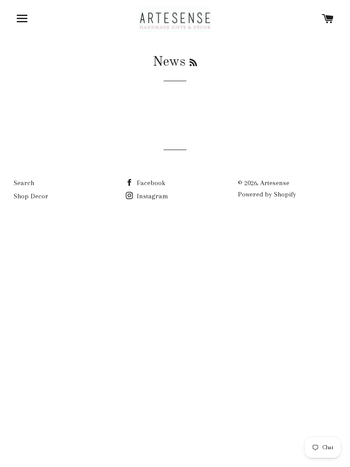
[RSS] (193, 63)
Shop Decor (31, 196)
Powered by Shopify (267, 194)
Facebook (150, 183)
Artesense (274, 183)
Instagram (151, 196)
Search (24, 183)
